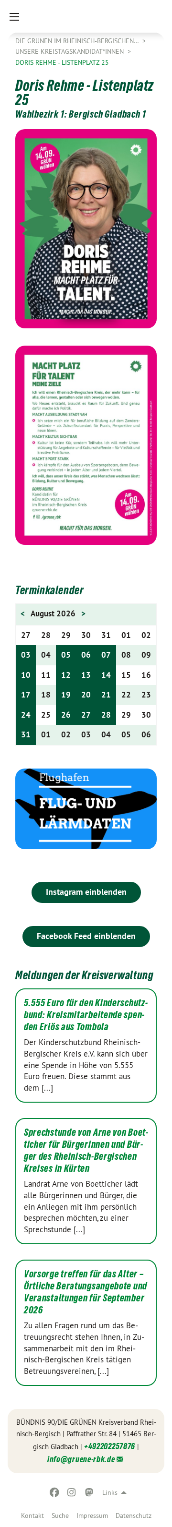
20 (86, 694)
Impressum (92, 1515)
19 (66, 694)
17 (26, 694)
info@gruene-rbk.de (81, 1459)
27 (86, 714)
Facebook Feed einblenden (86, 935)
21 (106, 694)
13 (86, 675)
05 (66, 654)
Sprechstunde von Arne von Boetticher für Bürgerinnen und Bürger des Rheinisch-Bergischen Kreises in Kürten (86, 1150)
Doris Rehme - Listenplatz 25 (62, 62)
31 (26, 734)
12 (66, 675)
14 (106, 675)
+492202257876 (109, 1446)
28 (106, 714)
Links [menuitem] (110, 1492)
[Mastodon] (89, 1492)
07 (106, 654)
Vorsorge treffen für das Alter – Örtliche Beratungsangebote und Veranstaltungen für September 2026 (85, 1292)
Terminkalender (49, 590)
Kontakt (32, 1515)
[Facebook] (54, 1492)
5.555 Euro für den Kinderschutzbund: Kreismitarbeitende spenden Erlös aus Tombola (86, 1015)
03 (26, 654)
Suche (60, 1515)
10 (26, 675)
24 (26, 714)
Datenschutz (133, 1515)
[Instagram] (72, 1492)
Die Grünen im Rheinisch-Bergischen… (77, 40)
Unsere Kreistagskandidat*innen (70, 51)
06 (86, 654)
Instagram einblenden (86, 891)
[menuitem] (32, 1515)
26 (66, 714)
